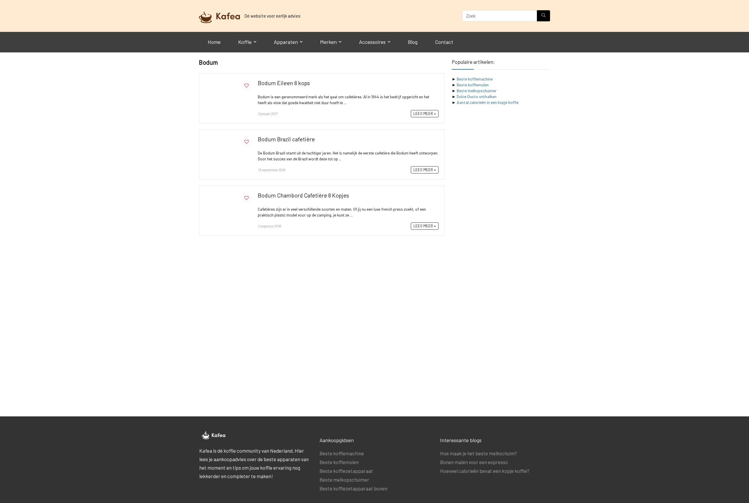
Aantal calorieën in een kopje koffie (487, 102)
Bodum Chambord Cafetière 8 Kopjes (303, 195)
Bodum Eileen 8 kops (284, 82)
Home (214, 42)
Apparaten (286, 42)
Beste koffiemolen (473, 84)
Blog (413, 42)
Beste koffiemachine (475, 78)
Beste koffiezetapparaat (346, 471)
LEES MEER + (424, 113)
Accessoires (372, 42)
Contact (444, 42)
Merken (328, 42)
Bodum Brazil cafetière (286, 139)
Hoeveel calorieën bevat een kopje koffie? (484, 471)
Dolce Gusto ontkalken (477, 96)
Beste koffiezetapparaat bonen (353, 488)
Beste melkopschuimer (477, 90)
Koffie (245, 42)
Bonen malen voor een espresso (474, 462)
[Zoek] (543, 15)
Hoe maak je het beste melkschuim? (478, 453)
